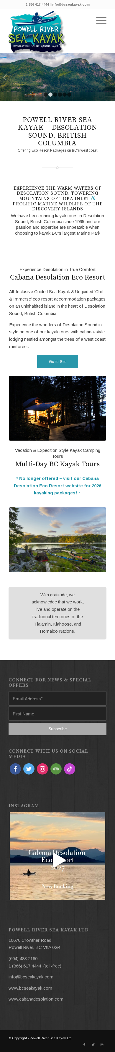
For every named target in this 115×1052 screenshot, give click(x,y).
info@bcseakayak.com (31, 976)
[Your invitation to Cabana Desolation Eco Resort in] (57, 860)
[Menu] (98, 20)
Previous (5, 77)
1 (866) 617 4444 (25, 965)
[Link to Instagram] (102, 1044)
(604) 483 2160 (23, 958)
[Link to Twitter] (93, 1044)
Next (110, 77)
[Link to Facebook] (84, 1044)
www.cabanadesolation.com (36, 998)
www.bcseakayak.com (30, 988)
